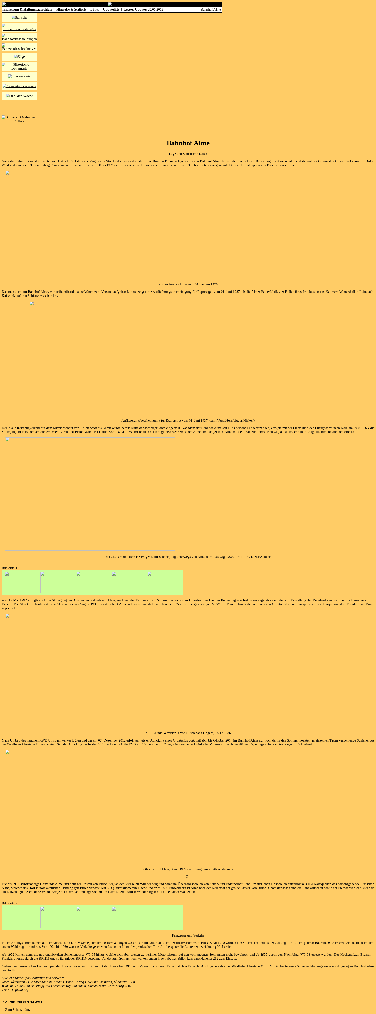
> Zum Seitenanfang (16, 1009)
